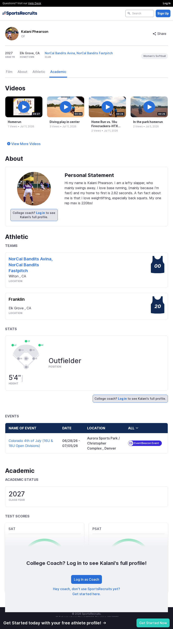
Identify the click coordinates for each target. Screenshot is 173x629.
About (22, 72)
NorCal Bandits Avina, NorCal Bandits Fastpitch (79, 53)
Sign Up (163, 13)
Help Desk (34, 3)
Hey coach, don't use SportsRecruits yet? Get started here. (86, 591)
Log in (40, 213)
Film (9, 72)
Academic (58, 72)
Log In (166, 3)
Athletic (38, 72)
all (131, 428)
